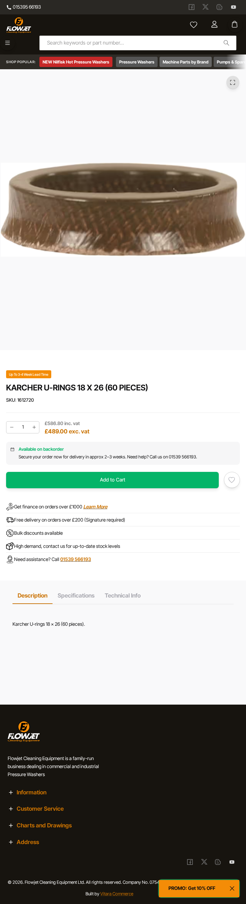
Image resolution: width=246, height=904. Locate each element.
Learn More (95, 507)
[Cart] (235, 24)
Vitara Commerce (116, 893)
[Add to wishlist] (232, 480)
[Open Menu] (7, 43)
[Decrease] (11, 427)
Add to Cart (112, 480)
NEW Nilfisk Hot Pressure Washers (76, 61)
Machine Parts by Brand (186, 61)
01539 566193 (75, 559)
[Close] (232, 888)
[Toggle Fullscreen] (232, 82)
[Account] (215, 25)
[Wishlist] (193, 25)
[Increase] (34, 427)
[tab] (32, 595)
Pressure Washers (136, 61)
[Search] (226, 43)
